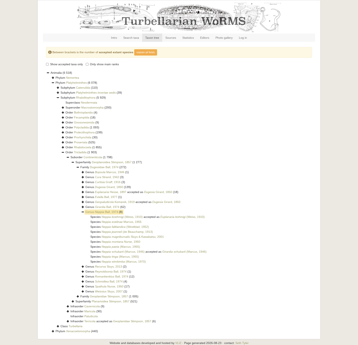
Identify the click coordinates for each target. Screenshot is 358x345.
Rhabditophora (86, 97)
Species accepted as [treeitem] (147, 216)
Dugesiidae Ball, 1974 (104, 167)
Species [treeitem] (116, 221)
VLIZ (178, 343)
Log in (243, 37)
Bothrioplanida (83, 112)
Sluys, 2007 (109, 291)
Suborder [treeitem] (91, 157)
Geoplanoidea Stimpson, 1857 (112, 162)
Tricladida (80, 152)
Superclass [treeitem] (81, 102)
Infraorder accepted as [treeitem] (113, 321)
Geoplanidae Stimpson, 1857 (109, 296)
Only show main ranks (104, 64)
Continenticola (92, 157)
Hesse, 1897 (110, 192)
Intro (114, 37)
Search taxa (131, 37)
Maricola (90, 311)
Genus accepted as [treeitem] (131, 192)
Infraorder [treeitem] (87, 306)
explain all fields (146, 52)
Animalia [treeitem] (61, 72)
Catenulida (83, 87)
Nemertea (72, 77)
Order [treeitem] (81, 112)
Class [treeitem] (71, 326)
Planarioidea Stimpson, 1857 (110, 301)
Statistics (188, 37)
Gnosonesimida (84, 122)
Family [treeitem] (103, 167)
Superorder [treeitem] (88, 107)
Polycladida (81, 127)
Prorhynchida (82, 137)
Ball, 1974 (107, 207)
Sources (170, 37)
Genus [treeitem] (107, 172)
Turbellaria (75, 326)
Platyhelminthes (76, 82)
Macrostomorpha (92, 107)
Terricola (90, 321)
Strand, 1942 (107, 177)
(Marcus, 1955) (121, 246)
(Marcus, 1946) (123, 251)
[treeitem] (104, 212)
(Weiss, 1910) (122, 216)
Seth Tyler (242, 343)
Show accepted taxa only (66, 64)
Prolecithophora (84, 132)
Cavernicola (92, 306)
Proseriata (80, 142)
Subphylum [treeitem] (79, 87)
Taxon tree (152, 37)
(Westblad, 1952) (125, 226)
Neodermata (89, 102)
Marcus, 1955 (122, 221)
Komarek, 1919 (115, 202)
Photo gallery (224, 37)
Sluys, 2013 (108, 266)
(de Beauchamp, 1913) (127, 231)
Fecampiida (81, 117)
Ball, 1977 (106, 197)
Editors (204, 37)
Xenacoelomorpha (78, 331)
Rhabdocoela (82, 147)
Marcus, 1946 (109, 172)
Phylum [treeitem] (67, 77)
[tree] (179, 202)
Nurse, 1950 (121, 241)
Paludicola (91, 316)
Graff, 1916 (108, 182)
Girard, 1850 (109, 187)
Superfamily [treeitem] (108, 162)
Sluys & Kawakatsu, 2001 (133, 236)
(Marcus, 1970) (124, 261)
